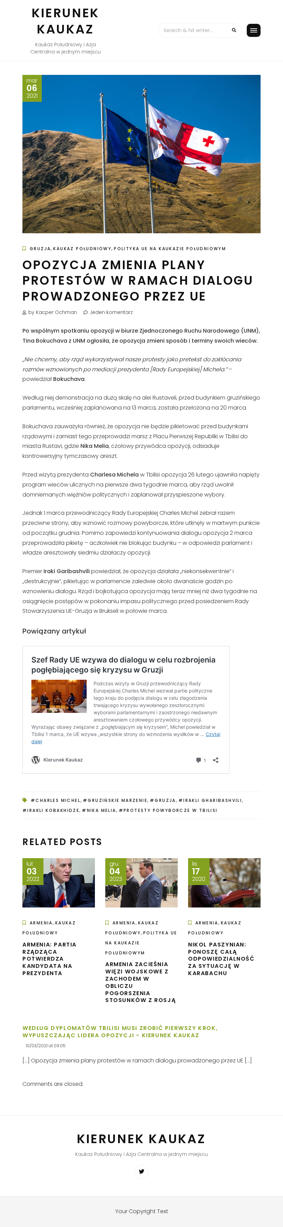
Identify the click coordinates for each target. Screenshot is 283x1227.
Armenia (41, 923)
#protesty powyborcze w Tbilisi (168, 810)
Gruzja (40, 249)
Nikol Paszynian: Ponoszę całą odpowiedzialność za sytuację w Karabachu (221, 959)
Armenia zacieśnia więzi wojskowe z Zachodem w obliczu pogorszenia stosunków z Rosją (140, 982)
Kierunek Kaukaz (65, 21)
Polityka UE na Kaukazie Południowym (170, 249)
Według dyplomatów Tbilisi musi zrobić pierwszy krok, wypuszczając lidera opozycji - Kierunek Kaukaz (120, 1031)
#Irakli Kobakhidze (50, 810)
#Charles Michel (55, 800)
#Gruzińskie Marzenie (115, 800)
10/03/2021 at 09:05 (46, 1046)
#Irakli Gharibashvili (210, 800)
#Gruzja (163, 800)
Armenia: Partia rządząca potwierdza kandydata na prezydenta (49, 959)
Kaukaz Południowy (82, 249)
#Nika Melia (99, 810)
